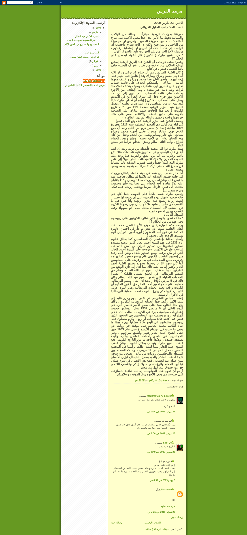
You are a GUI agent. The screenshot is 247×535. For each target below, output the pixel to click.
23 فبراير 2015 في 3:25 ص (161, 512)
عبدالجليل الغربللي (92, 81)
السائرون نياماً (92, 52)
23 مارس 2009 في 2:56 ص (161, 433)
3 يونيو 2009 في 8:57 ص (162, 480)
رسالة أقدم (116, 522)
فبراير (94, 61)
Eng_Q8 (167, 442)
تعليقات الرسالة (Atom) (157, 529)
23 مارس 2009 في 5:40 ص (161, 452)
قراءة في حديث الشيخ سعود (85, 57)
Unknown (166, 489)
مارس (94, 32)
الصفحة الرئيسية (152, 522)
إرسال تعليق (177, 517)
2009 (98, 27)
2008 (98, 70)
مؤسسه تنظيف (167, 506)
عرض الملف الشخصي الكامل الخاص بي (85, 85)
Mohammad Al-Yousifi (159, 396)
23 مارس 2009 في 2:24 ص (161, 411)
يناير (95, 65)
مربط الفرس (169, 11)
